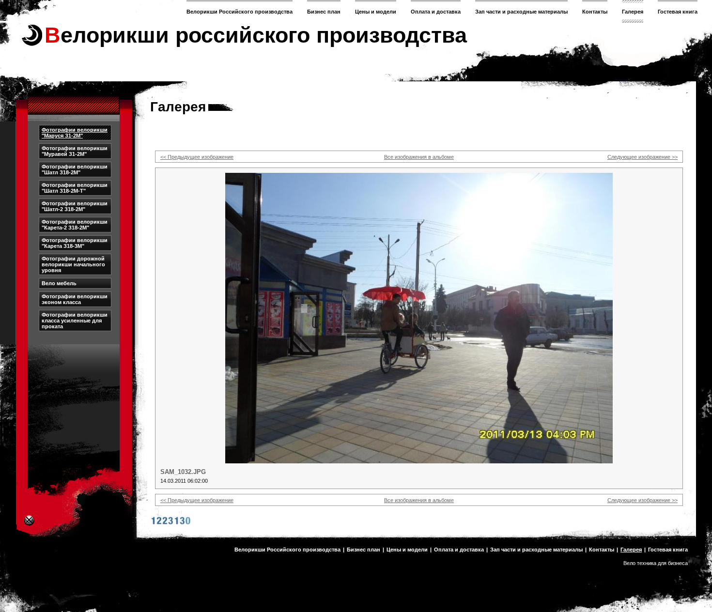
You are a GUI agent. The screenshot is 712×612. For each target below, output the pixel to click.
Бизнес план (324, 12)
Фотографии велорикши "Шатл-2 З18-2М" (75, 206)
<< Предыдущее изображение (196, 157)
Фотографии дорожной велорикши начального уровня (73, 264)
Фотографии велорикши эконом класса (75, 299)
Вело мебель (59, 283)
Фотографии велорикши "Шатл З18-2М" (75, 169)
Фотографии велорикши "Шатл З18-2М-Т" (75, 188)
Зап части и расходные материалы (521, 12)
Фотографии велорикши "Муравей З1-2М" (75, 151)
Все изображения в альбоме (419, 157)
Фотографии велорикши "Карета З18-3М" (75, 243)
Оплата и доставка (436, 12)
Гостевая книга (677, 12)
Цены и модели (375, 12)
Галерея (632, 12)
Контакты (594, 12)
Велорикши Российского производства (239, 12)
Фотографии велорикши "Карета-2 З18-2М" (75, 224)
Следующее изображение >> (642, 157)
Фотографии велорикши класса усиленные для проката (75, 320)
